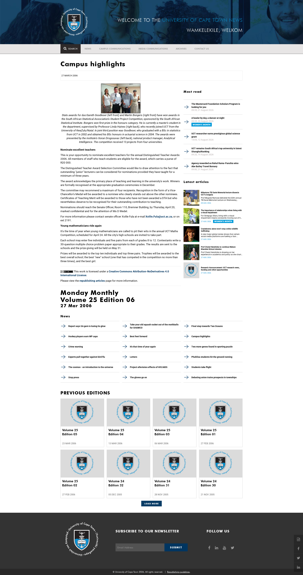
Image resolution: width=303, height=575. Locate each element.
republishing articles (92, 280)
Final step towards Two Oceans (207, 326)
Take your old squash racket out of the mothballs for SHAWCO (154, 326)
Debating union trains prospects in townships (214, 377)
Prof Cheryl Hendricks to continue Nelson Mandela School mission (218, 248)
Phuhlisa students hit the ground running (211, 357)
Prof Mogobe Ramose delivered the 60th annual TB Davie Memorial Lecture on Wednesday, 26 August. (221, 199)
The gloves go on (138, 377)
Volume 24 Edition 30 (209, 483)
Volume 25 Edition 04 (116, 432)
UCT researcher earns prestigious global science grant (215, 135)
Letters (133, 357)
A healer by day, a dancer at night (207, 118)
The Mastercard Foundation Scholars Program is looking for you (215, 105)
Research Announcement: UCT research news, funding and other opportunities (220, 269)
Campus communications (115, 48)
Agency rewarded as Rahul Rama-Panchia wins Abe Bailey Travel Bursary (214, 165)
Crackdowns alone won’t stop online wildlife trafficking (219, 230)
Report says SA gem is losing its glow (86, 326)
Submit (176, 547)
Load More (151, 503)
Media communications (153, 48)
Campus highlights (200, 336)
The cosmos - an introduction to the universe (90, 367)
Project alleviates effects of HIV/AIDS (148, 367)
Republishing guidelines (178, 572)
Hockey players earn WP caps (83, 336)
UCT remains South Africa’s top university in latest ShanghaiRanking (216, 150)
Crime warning (75, 346)
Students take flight (201, 367)
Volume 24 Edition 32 (116, 483)
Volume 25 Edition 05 (70, 432)
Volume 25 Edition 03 (162, 432)
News (88, 48)
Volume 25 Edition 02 (70, 483)
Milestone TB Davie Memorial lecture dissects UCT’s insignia (220, 193)
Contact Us (201, 48)
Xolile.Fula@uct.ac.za (159, 216)
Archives (181, 48)
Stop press (73, 377)
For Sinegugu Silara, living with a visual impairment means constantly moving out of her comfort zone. (221, 217)
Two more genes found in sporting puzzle (212, 346)
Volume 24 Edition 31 (162, 483)
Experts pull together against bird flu (86, 357)
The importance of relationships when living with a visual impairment (221, 211)
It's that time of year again (143, 346)
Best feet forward (138, 336)
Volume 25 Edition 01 (209, 432)
